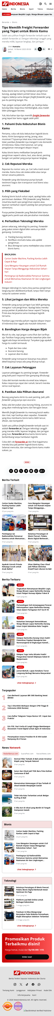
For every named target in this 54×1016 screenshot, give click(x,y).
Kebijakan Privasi (35, 990)
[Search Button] (45, 3)
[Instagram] (14, 984)
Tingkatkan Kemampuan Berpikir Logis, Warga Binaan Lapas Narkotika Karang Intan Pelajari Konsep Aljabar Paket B (34, 591)
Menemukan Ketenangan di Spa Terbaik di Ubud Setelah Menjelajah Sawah (32, 784)
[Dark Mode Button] (40, 3)
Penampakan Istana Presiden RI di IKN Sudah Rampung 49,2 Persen (27, 738)
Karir (34, 995)
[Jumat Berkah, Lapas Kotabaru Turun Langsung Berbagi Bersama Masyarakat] (8, 672)
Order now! (27, 957)
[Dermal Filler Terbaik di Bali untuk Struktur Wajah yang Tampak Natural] (7, 763)
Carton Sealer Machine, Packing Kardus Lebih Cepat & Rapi (12, 505)
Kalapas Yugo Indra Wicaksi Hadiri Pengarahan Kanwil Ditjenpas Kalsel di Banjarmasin (33, 656)
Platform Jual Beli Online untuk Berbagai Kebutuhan (29, 901)
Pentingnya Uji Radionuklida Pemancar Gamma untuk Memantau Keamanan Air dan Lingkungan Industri (27, 278)
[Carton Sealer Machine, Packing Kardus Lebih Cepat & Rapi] (14, 492)
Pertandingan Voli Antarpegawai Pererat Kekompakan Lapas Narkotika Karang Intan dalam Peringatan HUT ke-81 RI (34, 607)
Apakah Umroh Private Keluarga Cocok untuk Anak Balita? (12, 566)
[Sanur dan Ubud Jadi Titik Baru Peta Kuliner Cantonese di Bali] (7, 775)
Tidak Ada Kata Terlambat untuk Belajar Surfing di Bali (31, 796)
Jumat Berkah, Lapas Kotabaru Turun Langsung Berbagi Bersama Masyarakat (34, 672)
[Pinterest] (31, 471)
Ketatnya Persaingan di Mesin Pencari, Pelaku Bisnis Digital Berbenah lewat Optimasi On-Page (38, 536)
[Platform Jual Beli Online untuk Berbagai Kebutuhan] (9, 904)
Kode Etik (48, 990)
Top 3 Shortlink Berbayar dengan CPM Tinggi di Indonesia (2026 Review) (28, 707)
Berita (13, 9)
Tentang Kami (8, 990)
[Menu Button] (50, 3)
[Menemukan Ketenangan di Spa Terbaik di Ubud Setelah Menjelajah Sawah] (7, 787)
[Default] (40, 49)
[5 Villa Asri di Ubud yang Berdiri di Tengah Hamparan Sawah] (7, 812)
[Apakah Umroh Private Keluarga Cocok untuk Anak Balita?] (14, 553)
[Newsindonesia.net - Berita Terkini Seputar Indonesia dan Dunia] (15, 4)
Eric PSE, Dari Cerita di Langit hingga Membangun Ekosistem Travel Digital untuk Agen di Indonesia (29, 727)
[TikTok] (27, 984)
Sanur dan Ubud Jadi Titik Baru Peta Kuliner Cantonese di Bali (33, 772)
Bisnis (22, 9)
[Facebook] (16, 471)
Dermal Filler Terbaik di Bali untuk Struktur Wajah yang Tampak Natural (33, 760)
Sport (31, 9)
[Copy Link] (11, 471)
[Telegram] (26, 471)
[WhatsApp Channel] (39, 984)
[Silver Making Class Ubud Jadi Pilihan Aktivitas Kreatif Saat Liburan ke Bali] (40, 553)
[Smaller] (36, 49)
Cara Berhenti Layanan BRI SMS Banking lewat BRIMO (27, 696)
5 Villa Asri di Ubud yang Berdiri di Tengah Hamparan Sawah (32, 809)
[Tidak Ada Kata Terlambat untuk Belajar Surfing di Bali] (7, 799)
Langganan (20, 990)
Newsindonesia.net (22, 1000)
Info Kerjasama (24, 995)
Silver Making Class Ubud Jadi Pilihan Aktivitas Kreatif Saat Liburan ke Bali (39, 566)
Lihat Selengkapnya (25, 683)
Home (4, 9)
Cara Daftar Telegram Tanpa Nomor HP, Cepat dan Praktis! (29, 717)
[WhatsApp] (36, 471)
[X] (21, 471)
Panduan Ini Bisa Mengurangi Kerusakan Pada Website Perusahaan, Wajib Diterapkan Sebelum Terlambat (32, 914)
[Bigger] (44, 49)
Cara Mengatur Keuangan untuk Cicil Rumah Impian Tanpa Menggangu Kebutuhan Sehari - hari (26, 268)
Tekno (40, 9)
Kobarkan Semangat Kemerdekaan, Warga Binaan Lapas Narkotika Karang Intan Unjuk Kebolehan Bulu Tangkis (33, 623)
